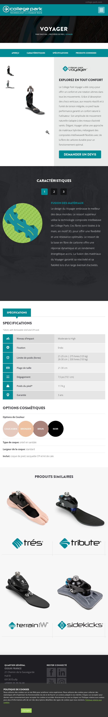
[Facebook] (51, 676)
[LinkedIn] (61, 676)
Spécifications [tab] (17, 312)
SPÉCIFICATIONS (60, 53)
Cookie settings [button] (11, 710)
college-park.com (94, 2)
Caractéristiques (36, 53)
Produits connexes (86, 53)
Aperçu (15, 53)
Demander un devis (80, 154)
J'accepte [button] (26, 710)
